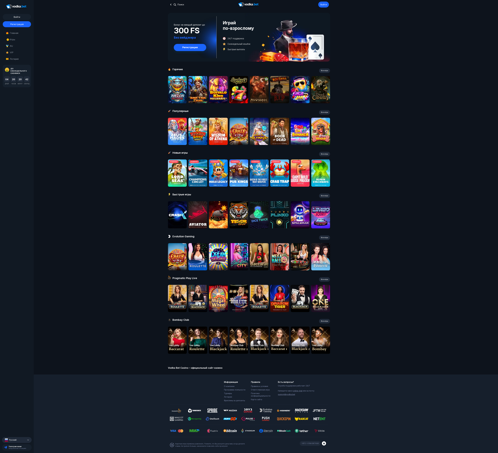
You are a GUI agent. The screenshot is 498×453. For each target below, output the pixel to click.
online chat (297, 391)
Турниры (228, 393)
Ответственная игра (260, 390)
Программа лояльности (234, 390)
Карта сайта (256, 399)
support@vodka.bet (286, 394)
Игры (11, 39)
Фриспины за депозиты (234, 400)
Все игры (324, 71)
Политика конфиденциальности (260, 394)
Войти (323, 4)
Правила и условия (259, 386)
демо (177, 97)
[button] (17, 440)
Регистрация (17, 24)
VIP (11, 52)
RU (11, 46)
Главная (14, 33)
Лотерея (14, 59)
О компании (229, 386)
